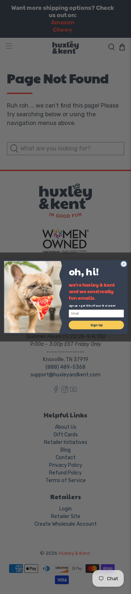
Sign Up (96, 325)
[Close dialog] (123, 264)
